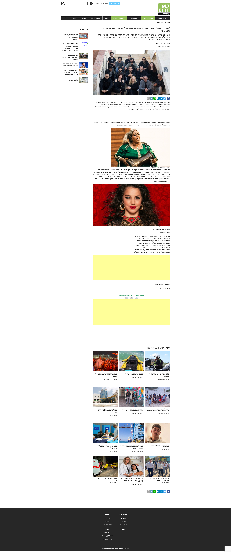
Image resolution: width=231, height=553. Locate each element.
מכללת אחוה (107, 529)
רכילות (66, 18)
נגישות (123, 526)
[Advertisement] (118, 267)
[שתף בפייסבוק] (91, 3)
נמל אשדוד (107, 521)
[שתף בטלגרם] (161, 98)
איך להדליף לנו (114, 3)
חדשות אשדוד (134, 18)
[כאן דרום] (161, 7)
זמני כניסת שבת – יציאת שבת (107, 536)
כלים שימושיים (123, 514)
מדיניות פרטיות (123, 524)
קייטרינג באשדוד (107, 532)
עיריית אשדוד (107, 518)
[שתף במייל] (151, 98)
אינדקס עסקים (162, 18)
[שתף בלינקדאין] (158, 98)
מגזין (74, 18)
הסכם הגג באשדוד (107, 524)
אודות (97, 3)
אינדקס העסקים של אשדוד (107, 540)
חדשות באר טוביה (119, 18)
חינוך (106, 18)
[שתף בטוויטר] (164, 98)
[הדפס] (148, 98)
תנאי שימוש (123, 518)
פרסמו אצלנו (104, 3)
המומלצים (107, 526)
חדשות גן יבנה (148, 18)
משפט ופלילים (95, 18)
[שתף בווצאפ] (154, 98)
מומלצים (107, 514)
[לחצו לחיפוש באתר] (63, 3)
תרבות (84, 18)
